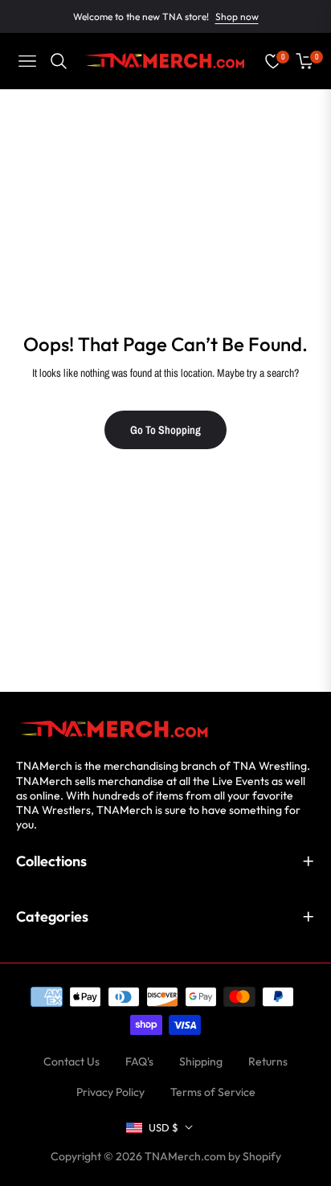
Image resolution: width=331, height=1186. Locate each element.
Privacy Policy (110, 1092)
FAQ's (139, 1061)
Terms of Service (212, 1092)
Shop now (237, 16)
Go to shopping (165, 430)
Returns (268, 1061)
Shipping (201, 1061)
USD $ (163, 1127)
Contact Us (71, 1061)
